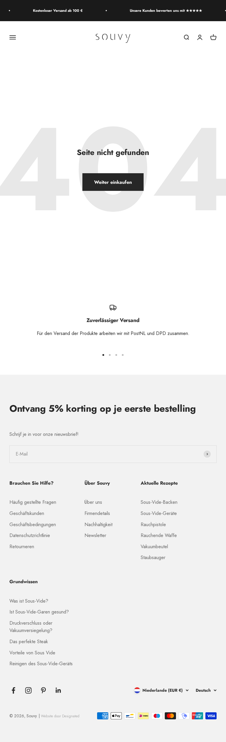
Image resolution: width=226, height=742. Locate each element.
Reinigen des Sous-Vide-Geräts (41, 663)
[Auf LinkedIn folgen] (58, 690)
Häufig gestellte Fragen (32, 502)
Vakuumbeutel (154, 546)
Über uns (93, 502)
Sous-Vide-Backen (159, 502)
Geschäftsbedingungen (32, 524)
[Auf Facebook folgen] (13, 690)
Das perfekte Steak (28, 641)
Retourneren (21, 546)
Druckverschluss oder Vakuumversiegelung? (30, 627)
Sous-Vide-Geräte (159, 513)
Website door (60, 716)
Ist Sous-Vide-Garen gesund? (39, 611)
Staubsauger (153, 557)
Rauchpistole (153, 524)
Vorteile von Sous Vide (32, 652)
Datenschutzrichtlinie (29, 535)
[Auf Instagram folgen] (28, 690)
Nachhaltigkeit (98, 524)
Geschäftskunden (26, 513)
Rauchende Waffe (159, 535)
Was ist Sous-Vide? (28, 601)
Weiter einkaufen (113, 182)
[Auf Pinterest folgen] (43, 690)
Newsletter (95, 535)
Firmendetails (97, 513)
